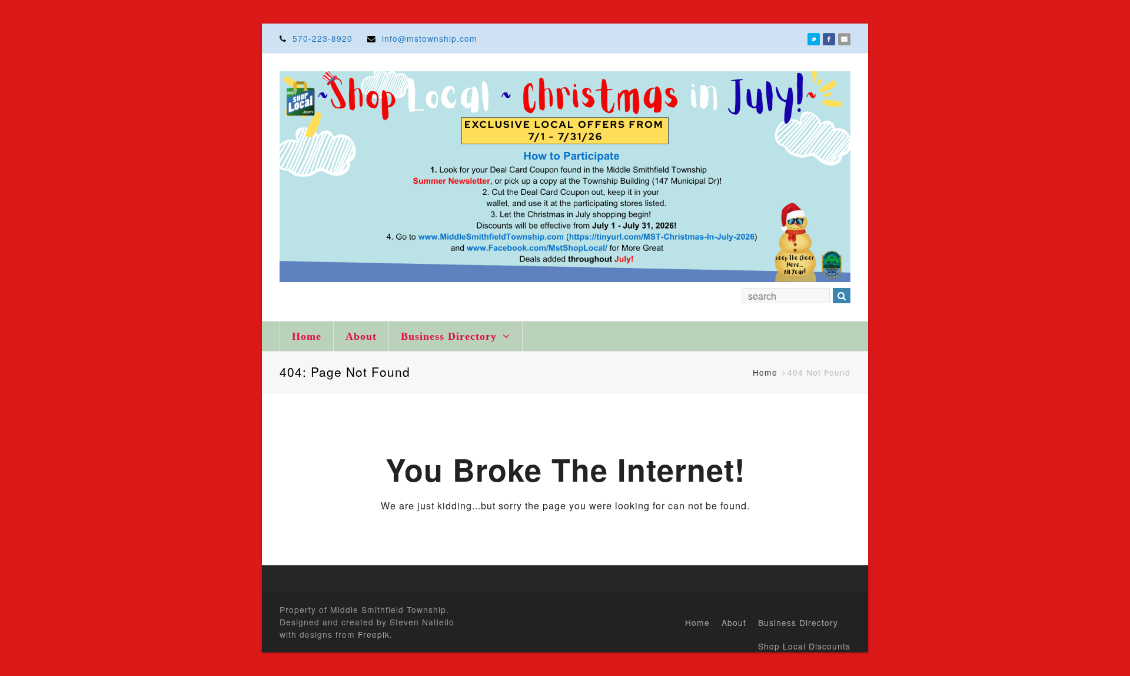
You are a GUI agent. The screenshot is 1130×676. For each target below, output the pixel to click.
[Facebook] (829, 38)
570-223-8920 (323, 38)
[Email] (844, 38)
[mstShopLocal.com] (565, 176)
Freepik (374, 634)
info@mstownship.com (429, 38)
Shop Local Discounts (804, 646)
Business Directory (450, 336)
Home (306, 336)
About (361, 336)
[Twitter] (813, 38)
